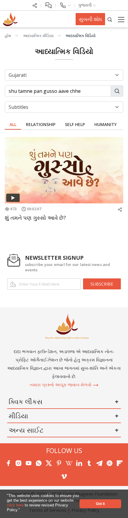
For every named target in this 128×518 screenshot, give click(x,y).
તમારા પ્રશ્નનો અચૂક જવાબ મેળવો (61, 385)
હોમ (8, 35)
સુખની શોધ (90, 19)
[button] (22, 510)
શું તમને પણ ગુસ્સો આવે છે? (35, 217)
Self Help (75, 124)
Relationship (40, 124)
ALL (13, 124)
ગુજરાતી (85, 5)
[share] (35, 5)
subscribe (101, 284)
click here (16, 505)
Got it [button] (100, 504)
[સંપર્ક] (65, 5)
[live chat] (48, 5)
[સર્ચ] (109, 19)
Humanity (105, 124)
